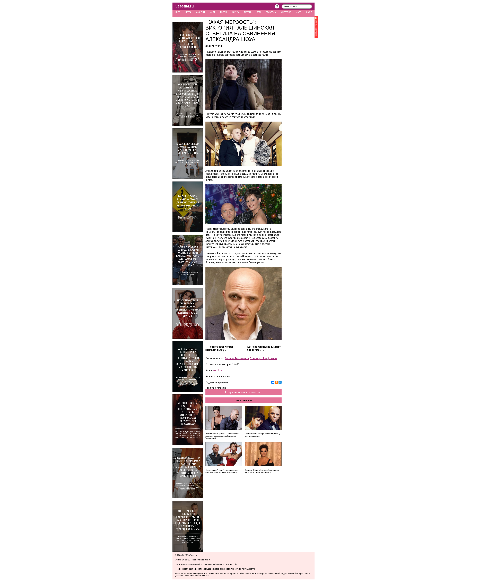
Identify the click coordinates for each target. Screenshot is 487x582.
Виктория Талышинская (237, 358)
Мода (212, 12)
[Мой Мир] (280, 382)
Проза (188, 12)
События (200, 12)
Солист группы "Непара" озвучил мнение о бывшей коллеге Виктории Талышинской (221, 471)
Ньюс (177, 12)
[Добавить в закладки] (316, 27)
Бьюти (223, 12)
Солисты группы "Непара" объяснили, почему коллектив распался (262, 435)
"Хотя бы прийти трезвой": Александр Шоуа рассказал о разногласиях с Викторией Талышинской (222, 436)
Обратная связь (182, 560)
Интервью (286, 12)
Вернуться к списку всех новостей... (243, 392)
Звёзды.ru (184, 6)
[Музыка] (278, 7)
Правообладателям (201, 560)
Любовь (247, 12)
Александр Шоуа (258, 358)
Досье (309, 12)
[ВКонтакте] (272, 382)
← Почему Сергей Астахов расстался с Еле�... (219, 348)
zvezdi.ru (217, 370)
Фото (298, 12)
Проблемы (271, 12)
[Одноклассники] (276, 382)
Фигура (235, 12)
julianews (272, 358)
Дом (259, 12)
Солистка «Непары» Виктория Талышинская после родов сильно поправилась (262, 471)
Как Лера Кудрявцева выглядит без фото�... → (264, 348)
